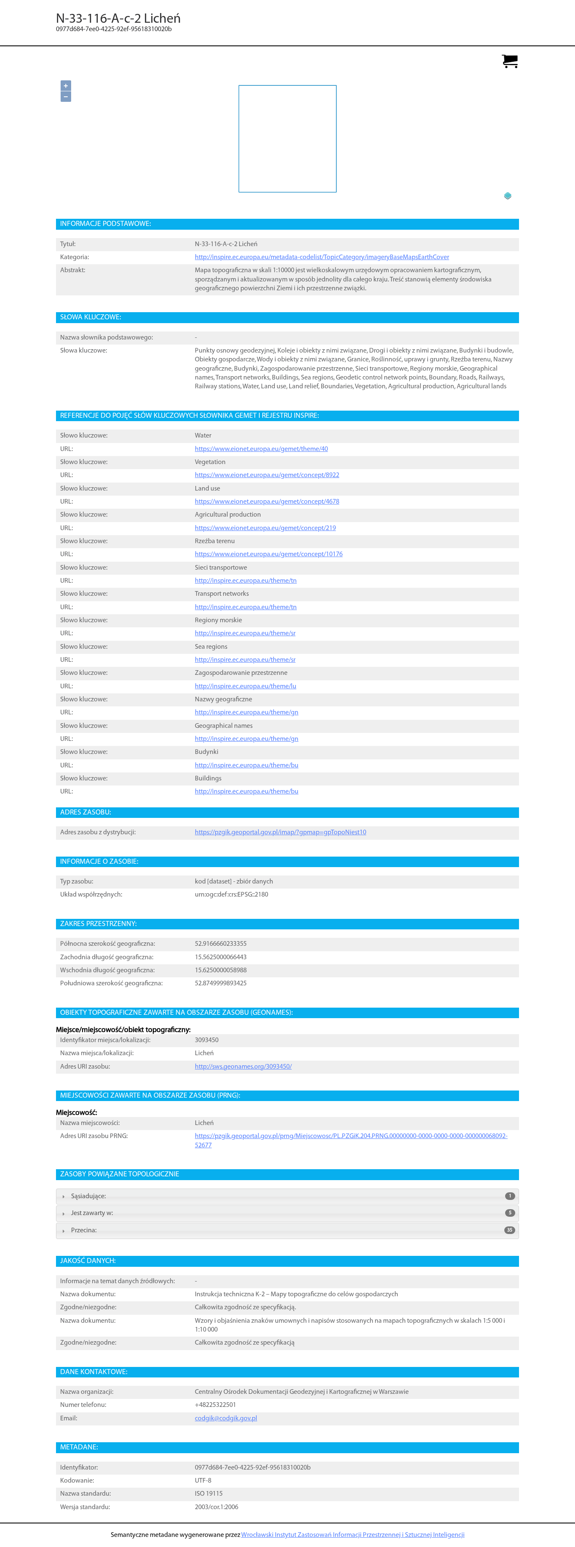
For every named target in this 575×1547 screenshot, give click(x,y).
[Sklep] (510, 62)
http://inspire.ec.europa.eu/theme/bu (246, 765)
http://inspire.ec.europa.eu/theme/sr (245, 633)
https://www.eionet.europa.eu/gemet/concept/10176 (269, 554)
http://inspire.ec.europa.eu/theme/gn (246, 712)
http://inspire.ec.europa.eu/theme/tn (246, 581)
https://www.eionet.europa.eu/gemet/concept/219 (265, 528)
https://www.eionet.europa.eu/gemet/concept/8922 (267, 475)
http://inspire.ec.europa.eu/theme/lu (245, 686)
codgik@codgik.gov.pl (226, 1418)
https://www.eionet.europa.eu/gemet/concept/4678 (267, 502)
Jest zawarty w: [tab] (291, 1213)
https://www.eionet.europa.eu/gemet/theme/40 (261, 449)
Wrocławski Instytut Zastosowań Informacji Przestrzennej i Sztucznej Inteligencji (353, 1535)
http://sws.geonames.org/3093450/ (243, 1067)
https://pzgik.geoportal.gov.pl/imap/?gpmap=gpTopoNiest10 (280, 832)
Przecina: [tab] (291, 1230)
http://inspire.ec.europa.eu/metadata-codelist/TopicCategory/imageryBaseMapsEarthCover (322, 257)
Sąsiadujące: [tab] (291, 1196)
